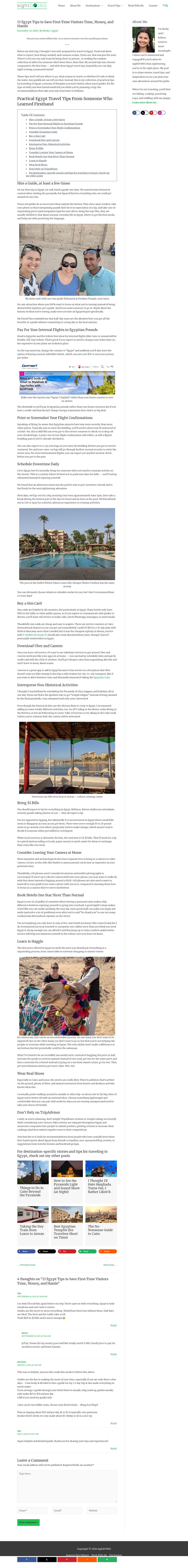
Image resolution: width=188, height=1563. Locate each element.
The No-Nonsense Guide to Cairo (100, 1230)
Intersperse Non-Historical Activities (49, 144)
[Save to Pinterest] (67, 1559)
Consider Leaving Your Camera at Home (51, 152)
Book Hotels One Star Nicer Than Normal (51, 156)
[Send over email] (107, 1559)
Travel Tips (114, 5)
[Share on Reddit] (87, 1559)
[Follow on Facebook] (136, 113)
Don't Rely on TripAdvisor (43, 168)
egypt (55, 30)
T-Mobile (28, 635)
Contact (153, 5)
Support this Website (77, 1555)
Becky (25, 1333)
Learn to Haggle (38, 160)
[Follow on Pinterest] (153, 113)
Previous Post (26, 1265)
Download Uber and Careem (44, 140)
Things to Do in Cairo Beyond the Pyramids (32, 1191)
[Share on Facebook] (27, 1559)
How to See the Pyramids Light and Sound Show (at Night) (67, 1186)
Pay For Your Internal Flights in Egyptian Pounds (56, 123)
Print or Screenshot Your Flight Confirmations (54, 127)
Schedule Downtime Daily (43, 132)
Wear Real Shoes (38, 164)
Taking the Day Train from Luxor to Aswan (32, 1230)
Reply (113, 1325)
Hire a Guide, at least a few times (47, 119)
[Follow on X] (144, 113)
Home (61, 5)
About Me (75, 5)
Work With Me (136, 5)
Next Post (110, 1265)
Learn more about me (144, 102)
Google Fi (41, 635)
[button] (165, 5)
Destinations (93, 5)
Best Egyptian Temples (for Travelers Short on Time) (66, 1231)
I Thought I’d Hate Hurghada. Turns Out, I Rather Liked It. (100, 1186)
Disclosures (115, 1555)
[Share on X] (47, 1559)
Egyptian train (102, 677)
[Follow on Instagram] (161, 113)
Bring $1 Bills (36, 148)
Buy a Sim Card (37, 136)
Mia (19, 1431)
